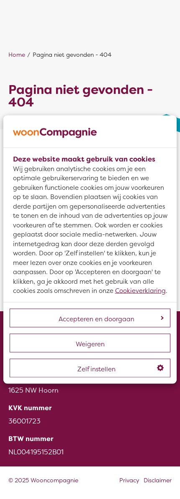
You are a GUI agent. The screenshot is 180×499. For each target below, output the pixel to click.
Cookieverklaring (140, 291)
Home (16, 54)
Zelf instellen (96, 369)
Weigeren (90, 344)
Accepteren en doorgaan (96, 319)
